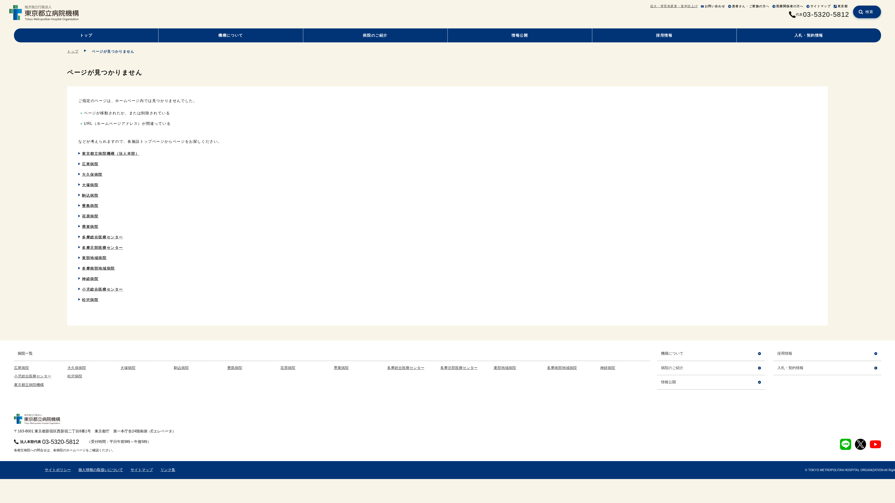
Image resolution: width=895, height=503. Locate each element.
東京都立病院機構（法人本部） (110, 154)
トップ (86, 35)
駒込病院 (90, 195)
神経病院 (90, 279)
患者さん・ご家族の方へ (751, 6)
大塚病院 (90, 185)
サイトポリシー (58, 470)
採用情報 (664, 35)
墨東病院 (90, 227)
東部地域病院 (94, 258)
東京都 (843, 6)
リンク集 (167, 470)
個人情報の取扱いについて (100, 470)
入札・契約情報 (809, 35)
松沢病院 (90, 300)
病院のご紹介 (375, 35)
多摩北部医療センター (102, 248)
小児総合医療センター (102, 289)
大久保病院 (92, 175)
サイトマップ (820, 6)
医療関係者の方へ (790, 6)
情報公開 (520, 35)
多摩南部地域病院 (98, 268)
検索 (869, 12)
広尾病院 (90, 164)
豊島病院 (90, 206)
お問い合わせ (715, 6)
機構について (230, 35)
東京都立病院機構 (29, 385)
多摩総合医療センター (102, 237)
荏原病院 (90, 216)
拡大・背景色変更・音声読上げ (674, 6)
